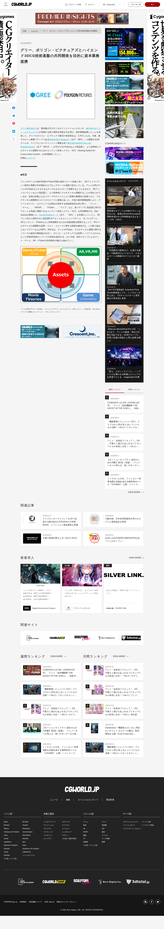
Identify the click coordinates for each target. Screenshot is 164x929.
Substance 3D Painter (11, 832)
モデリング (66, 822)
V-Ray (6, 852)
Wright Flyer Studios (58, 139)
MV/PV (85, 832)
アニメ (104, 822)
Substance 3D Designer (30, 849)
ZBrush (6, 828)
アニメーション (49, 825)
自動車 (85, 842)
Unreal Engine (27, 832)
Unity (5, 835)
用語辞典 (110, 800)
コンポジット (48, 835)
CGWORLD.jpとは (10, 902)
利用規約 (23, 902)
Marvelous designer (11, 845)
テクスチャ (66, 825)
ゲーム (85, 822)
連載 (68, 800)
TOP (24, 31)
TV (84, 838)
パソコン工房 (146, 822)
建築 (84, 835)
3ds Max (25, 822)
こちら (30, 158)
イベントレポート (129, 825)
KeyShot (25, 838)
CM (103, 828)
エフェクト (66, 828)
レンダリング (66, 832)
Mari (23, 842)
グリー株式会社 (27, 128)
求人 (152, 4)
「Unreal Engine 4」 (46, 215)
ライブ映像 (106, 838)
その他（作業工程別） (70, 838)
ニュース (34, 31)
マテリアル (47, 828)
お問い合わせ (49, 902)
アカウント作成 (74, 4)
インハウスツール (28, 855)
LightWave (7, 842)
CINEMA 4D (26, 852)
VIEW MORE (133, 181)
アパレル (105, 835)
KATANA (7, 855)
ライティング (48, 832)
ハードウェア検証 (148, 825)
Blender (6, 825)
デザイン (65, 835)
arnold (6, 838)
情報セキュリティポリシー (67, 902)
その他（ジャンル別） (91, 845)
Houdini (25, 825)
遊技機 (104, 825)
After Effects (26, 835)
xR (84, 828)
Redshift (7, 849)
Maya (6, 822)
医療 (103, 842)
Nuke (24, 845)
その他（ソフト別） (11, 859)
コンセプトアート (50, 822)
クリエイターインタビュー (132, 828)
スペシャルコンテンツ (88, 800)
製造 (103, 832)
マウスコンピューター (130, 822)
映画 (84, 825)
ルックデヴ (47, 838)
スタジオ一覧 (136, 4)
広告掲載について (35, 902)
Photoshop (26, 828)
